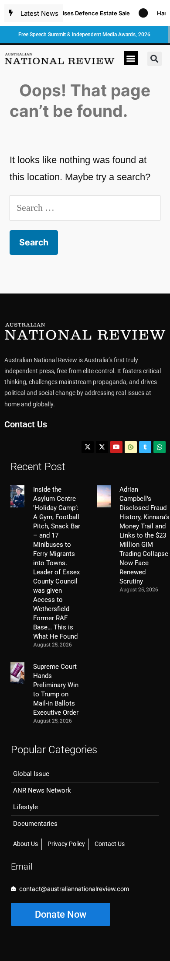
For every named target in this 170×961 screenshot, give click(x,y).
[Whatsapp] (159, 447)
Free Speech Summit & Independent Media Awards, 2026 (84, 34)
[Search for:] (85, 207)
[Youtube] (116, 447)
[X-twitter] (88, 447)
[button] (131, 58)
